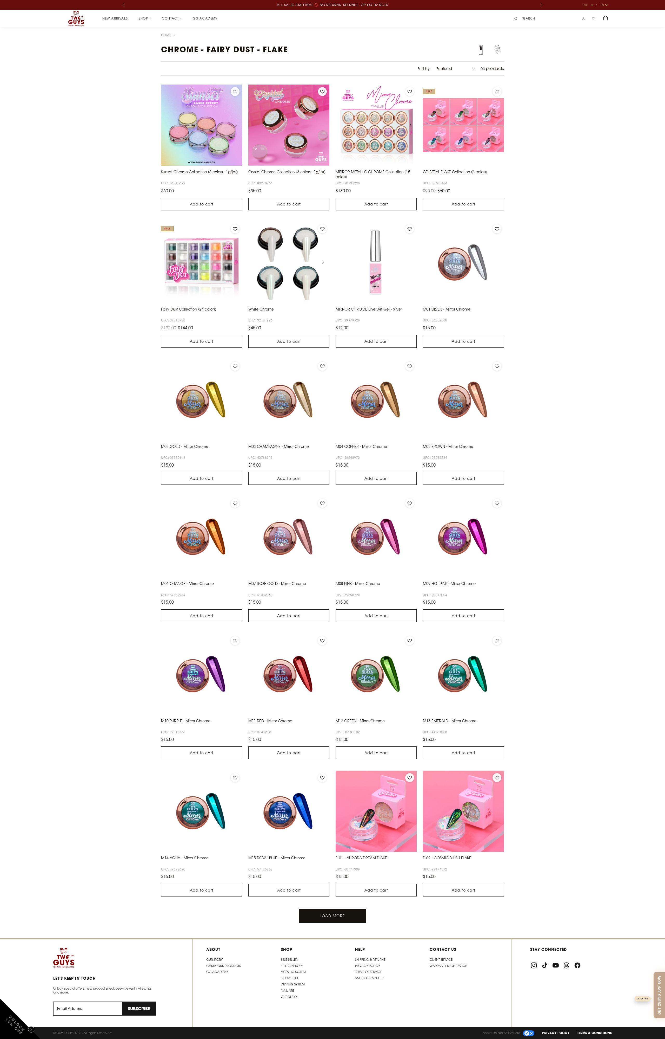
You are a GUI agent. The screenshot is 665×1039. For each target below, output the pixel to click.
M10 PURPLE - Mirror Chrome (185, 721)
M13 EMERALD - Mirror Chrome (449, 721)
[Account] (583, 18)
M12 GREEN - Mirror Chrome (360, 721)
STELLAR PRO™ (292, 966)
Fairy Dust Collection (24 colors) (188, 309)
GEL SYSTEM (289, 978)
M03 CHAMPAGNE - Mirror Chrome (278, 446)
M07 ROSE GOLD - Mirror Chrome (277, 583)
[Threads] (566, 965)
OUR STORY (214, 959)
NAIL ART (287, 990)
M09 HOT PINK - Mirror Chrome (449, 583)
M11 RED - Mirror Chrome (270, 721)
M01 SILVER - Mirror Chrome (446, 309)
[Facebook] (577, 965)
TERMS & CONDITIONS (594, 1033)
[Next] (541, 5)
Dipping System (293, 984)
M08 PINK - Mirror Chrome (358, 583)
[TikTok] (544, 965)
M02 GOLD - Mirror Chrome (184, 446)
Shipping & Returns (370, 959)
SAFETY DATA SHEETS (369, 978)
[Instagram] (533, 965)
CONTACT (172, 18)
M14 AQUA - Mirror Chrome (185, 858)
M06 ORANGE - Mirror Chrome (187, 583)
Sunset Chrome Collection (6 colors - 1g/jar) (199, 172)
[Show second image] (497, 49)
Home (166, 35)
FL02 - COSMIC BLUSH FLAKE (447, 858)
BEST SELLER (289, 959)
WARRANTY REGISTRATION (449, 966)
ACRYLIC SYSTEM (293, 972)
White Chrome (261, 309)
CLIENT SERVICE (441, 959)
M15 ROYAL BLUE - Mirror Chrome (276, 858)
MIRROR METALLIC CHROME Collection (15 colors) (373, 174)
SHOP (145, 18)
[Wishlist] (593, 18)
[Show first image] (480, 49)
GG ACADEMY (217, 972)
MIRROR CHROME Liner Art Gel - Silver (369, 309)
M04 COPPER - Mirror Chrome (361, 446)
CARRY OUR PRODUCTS (223, 966)
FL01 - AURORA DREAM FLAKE (361, 858)
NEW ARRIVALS (115, 18)
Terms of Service (368, 972)
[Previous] (123, 5)
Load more (332, 916)
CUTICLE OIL (290, 997)
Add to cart (202, 204)
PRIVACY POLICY (555, 1033)
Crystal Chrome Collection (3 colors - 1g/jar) (286, 172)
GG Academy (205, 18)
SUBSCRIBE (139, 1008)
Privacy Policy (367, 966)
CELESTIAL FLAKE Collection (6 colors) (455, 172)
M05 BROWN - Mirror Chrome (448, 446)
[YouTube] (555, 965)
